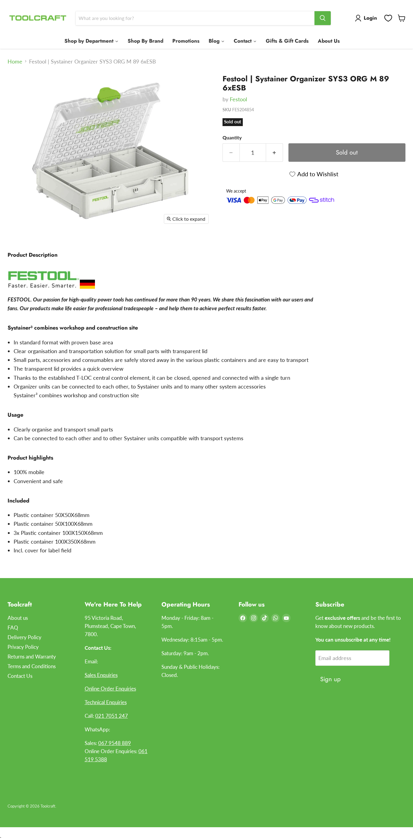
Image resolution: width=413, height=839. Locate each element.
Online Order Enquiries (110, 688)
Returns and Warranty (32, 656)
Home (15, 61)
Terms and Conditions (32, 666)
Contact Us (20, 676)
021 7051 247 (111, 716)
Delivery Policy (24, 637)
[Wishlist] (388, 18)
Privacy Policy (23, 647)
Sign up (330, 679)
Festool (238, 99)
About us (18, 618)
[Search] (322, 18)
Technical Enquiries (106, 702)
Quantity (232, 137)
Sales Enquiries (101, 675)
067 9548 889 (114, 743)
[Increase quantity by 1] (274, 152)
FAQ (13, 627)
